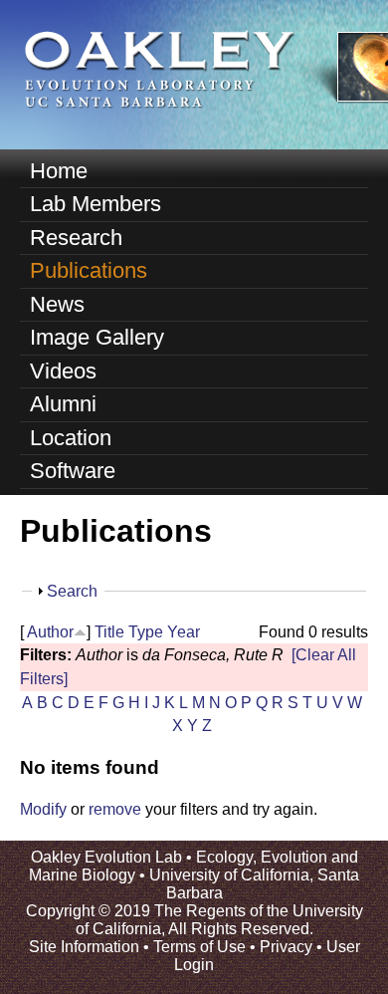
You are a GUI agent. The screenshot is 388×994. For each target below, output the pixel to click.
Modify (43, 809)
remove (115, 809)
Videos (63, 371)
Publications (88, 270)
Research (76, 237)
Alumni (63, 403)
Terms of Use (199, 946)
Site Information (84, 946)
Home (59, 170)
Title (109, 631)
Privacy (286, 946)
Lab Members (95, 203)
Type (145, 631)
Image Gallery (97, 337)
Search (72, 591)
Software (72, 470)
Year (183, 631)
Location (70, 437)
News (57, 304)
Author (50, 631)
